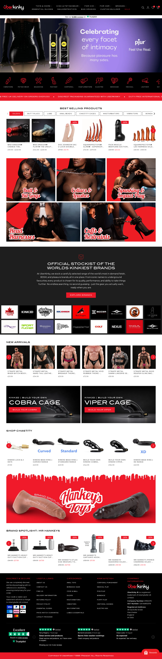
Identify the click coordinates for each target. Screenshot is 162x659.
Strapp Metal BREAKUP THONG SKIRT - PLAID (66, 372)
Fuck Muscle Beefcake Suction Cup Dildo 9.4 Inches (118, 146)
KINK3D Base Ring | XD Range (143, 461)
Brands (120, 6)
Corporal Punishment (107, 583)
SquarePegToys (67, 9)
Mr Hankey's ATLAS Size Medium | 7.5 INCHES (67, 561)
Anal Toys (71, 583)
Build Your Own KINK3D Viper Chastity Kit (117, 461)
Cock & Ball (72, 591)
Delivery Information (47, 595)
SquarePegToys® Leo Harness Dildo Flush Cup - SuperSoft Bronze (144, 146)
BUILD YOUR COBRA (25, 410)
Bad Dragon (88, 9)
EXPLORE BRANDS (81, 295)
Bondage (101, 595)
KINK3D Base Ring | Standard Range (67, 461)
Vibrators (71, 604)
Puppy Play (102, 600)
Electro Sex (102, 608)
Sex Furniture (73, 608)
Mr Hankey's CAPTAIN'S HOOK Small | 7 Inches (91, 556)
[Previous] (7, 113)
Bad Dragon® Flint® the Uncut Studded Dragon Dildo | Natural (42, 146)
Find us (40, 591)
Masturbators (73, 600)
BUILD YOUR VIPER (99, 410)
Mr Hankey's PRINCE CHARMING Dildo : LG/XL (144, 561)
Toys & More (43, 6)
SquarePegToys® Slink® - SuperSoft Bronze (93, 146)
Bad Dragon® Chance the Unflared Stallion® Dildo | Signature (17, 146)
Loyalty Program (45, 617)
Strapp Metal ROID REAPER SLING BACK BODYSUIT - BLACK (144, 372)
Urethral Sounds (105, 604)
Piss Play (101, 591)
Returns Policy (44, 600)
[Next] (154, 113)
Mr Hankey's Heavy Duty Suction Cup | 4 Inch (17, 556)
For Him (89, 6)
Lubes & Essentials (75, 613)
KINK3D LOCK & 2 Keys (16, 461)
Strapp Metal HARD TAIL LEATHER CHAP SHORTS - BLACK (43, 372)
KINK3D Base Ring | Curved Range (42, 461)
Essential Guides (42, 9)
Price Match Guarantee (48, 613)
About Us (41, 583)
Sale (127, 9)
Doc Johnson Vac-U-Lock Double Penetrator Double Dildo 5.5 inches (67, 146)
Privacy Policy (43, 604)
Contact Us (42, 587)
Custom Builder (110, 9)
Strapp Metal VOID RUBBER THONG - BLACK (93, 372)
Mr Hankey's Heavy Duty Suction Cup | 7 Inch (43, 556)
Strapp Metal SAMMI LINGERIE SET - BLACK (118, 372)
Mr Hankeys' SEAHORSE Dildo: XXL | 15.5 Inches (117, 561)
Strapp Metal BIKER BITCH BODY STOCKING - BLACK (17, 372)
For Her (105, 6)
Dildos (70, 595)
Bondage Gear (73, 587)
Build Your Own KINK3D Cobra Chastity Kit (91, 461)
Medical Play (103, 587)
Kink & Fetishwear (67, 6)
